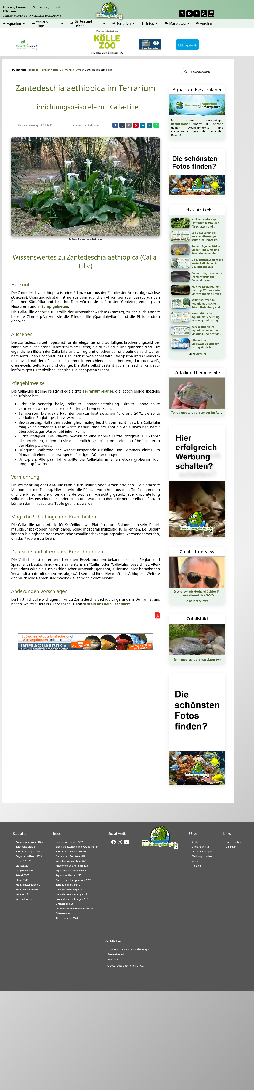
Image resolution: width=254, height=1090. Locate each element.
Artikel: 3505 (22, 875)
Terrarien (124, 23)
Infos (150, 23)
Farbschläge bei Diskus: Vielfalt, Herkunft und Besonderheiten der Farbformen (206, 251)
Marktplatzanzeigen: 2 (28, 884)
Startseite (33, 69)
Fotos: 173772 (23, 861)
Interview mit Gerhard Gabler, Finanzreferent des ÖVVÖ (197, 593)
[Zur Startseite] (160, 848)
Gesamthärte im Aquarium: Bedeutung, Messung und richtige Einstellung (206, 319)
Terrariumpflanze (98, 391)
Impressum (113, 959)
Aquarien (14, 23)
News (195, 861)
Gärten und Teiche (83, 23)
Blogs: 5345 (22, 880)
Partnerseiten (233, 842)
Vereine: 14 (22, 894)
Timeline (196, 865)
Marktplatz (177, 23)
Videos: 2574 (23, 865)
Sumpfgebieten (54, 306)
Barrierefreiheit (115, 954)
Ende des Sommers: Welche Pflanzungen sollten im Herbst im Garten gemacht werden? (204, 240)
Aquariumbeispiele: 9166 (29, 842)
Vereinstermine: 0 (25, 899)
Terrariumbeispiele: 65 (28, 851)
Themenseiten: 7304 (67, 918)
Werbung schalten (202, 856)
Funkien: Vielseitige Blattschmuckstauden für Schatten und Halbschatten (205, 225)
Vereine (206, 23)
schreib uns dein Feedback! (106, 604)
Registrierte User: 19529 (29, 856)
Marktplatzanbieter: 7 (28, 889)
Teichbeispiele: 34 (25, 846)
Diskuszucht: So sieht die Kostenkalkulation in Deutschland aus (207, 263)
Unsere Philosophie (202, 851)
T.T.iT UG (139, 965)
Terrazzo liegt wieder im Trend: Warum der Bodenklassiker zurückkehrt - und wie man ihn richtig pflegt (207, 280)
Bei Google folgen (199, 71)
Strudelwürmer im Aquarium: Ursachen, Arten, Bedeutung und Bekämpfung (206, 305)
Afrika (79, 69)
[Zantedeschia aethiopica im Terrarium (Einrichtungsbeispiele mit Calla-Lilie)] (85, 235)
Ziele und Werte (200, 846)
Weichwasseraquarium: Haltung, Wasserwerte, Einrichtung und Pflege (206, 290)
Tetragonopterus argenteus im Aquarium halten (205, 412)
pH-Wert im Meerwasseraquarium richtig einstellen (205, 343)
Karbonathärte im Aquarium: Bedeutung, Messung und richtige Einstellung (206, 332)
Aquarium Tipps (44, 23)
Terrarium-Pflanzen (63, 69)
